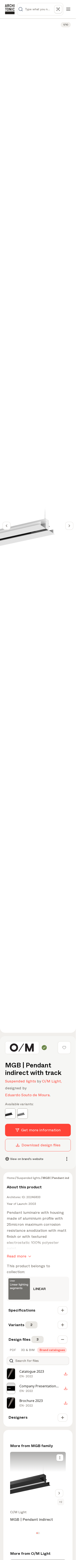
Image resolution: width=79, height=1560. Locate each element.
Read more (16, 1256)
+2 (60, 1502)
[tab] (12, 1350)
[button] (37, 1533)
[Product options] (59, 1457)
